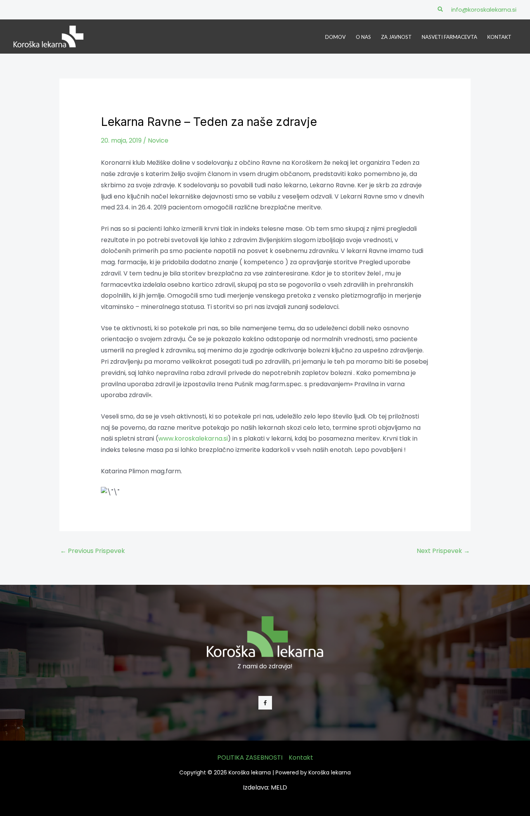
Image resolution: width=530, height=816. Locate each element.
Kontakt (301, 757)
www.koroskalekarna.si (193, 438)
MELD (279, 787)
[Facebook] (265, 703)
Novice (158, 140)
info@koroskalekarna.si (483, 9)
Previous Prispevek (92, 550)
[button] (441, 9)
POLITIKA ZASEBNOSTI (249, 757)
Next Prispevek (443, 550)
